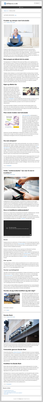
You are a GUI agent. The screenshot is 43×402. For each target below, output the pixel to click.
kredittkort (25, 256)
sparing (8, 310)
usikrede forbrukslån (17, 352)
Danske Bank (8, 315)
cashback (23, 218)
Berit (15, 15)
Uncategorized (9, 165)
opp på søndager (21, 243)
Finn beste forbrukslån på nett (9, 390)
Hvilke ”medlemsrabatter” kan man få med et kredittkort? (13, 392)
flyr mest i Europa (8, 275)
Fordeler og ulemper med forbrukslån (16, 20)
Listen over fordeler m (26, 115)
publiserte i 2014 (27, 253)
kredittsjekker (11, 98)
